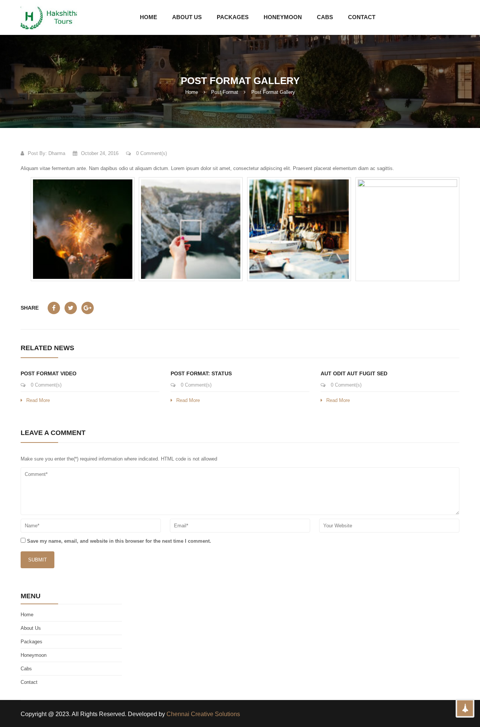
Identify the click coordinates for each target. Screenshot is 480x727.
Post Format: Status (201, 373)
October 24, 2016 (99, 153)
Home (191, 92)
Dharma (56, 153)
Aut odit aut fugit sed (354, 373)
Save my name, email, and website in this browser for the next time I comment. (119, 541)
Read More (38, 400)
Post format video (48, 373)
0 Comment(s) (151, 153)
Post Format (224, 92)
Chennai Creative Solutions (203, 714)
